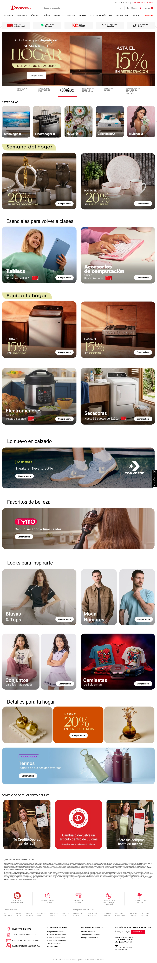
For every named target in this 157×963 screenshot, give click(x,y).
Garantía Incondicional (56, 938)
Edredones (107, 913)
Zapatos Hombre (93, 915)
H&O (5, 913)
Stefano (18, 915)
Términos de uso (54, 943)
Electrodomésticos (101, 15)
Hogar (82, 15)
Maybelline (136, 867)
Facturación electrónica (26, 946)
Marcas (136, 15)
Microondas (119, 913)
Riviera (52, 915)
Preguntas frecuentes (56, 932)
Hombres (22, 15)
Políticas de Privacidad (56, 935)
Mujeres (8, 15)
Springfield (29, 915)
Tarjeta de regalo (120, 3)
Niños (47, 15)
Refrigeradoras (120, 915)
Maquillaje (144, 915)
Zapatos (58, 15)
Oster (64, 915)
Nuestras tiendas (21, 929)
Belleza (71, 15)
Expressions (41, 913)
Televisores (133, 913)
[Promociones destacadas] (78, 85)
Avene (25, 869)
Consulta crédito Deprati (143, 3)
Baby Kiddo (54, 913)
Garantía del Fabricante (56, 940)
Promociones (52, 946)
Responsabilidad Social (90, 935)
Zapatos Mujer (92, 913)
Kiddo (39, 915)
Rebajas (149, 15)
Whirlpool (65, 913)
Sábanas (107, 915)
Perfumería (145, 913)
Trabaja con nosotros (24, 935)
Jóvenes (35, 15)
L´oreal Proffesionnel (10, 869)
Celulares (133, 915)
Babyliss (19, 869)
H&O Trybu (8, 915)
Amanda (29, 913)
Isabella (18, 913)
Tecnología (122, 15)
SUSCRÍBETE (137, 932)
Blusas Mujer (77, 913)
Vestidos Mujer (78, 915)
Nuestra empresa (88, 932)
